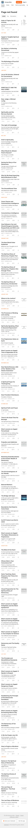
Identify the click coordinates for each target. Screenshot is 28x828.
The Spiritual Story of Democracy (10, 421)
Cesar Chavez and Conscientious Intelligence (10, 202)
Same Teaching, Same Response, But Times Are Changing (9, 576)
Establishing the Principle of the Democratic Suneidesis (9, 697)
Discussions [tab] (13, 16)
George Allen (8, 27)
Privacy (17, 815)
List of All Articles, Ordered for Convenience (10, 75)
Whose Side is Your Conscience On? (7, 562)
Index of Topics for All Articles (8, 21)
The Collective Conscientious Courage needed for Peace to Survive (9, 215)
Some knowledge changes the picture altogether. (9, 142)
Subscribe (19, 2)
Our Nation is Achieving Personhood (9, 49)
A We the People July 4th (9, 735)
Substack (6, 824)
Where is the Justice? (8, 298)
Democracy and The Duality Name (10, 644)
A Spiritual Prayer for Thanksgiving (8, 382)
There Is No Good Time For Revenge (9, 418)
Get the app (22, 821)
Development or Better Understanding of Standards (8, 662)
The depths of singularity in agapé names (8, 765)
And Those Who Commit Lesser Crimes (9, 749)
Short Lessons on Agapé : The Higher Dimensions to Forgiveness (9, 535)
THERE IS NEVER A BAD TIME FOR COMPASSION (10, 180)
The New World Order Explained (8, 243)
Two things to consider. (7, 155)
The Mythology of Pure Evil (10, 61)
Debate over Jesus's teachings (9, 793)
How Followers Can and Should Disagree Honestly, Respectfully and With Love (10, 226)
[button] (2, 5)
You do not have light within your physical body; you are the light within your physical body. (10, 127)
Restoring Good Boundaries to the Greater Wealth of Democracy (10, 458)
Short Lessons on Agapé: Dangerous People (9, 685)
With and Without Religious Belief (10, 727)
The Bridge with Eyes (8, 496)
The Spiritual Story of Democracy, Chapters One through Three (9, 269)
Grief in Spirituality (7, 140)
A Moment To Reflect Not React (9, 205)
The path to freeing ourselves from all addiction (9, 715)
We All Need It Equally (7, 343)
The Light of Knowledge (9, 125)
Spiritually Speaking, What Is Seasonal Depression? (10, 327)
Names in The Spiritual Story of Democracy (8, 762)
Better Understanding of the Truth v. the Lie (8, 330)
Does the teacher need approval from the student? (9, 511)
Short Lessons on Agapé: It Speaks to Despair (10, 672)
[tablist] (9, 16)
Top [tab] (8, 16)
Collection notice (14, 817)
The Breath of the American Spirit (10, 41)
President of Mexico (6, 397)
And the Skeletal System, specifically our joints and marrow (8, 116)
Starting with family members (9, 688)
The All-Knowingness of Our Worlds (9, 472)
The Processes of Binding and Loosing (9, 314)
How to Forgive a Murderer (9, 746)
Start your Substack (10, 821)
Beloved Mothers (6, 484)
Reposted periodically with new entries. (9, 25)
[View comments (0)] (8, 58)
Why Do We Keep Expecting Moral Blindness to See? (10, 176)
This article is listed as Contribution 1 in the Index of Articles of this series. (9, 463)
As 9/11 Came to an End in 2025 (9, 521)
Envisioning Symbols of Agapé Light (9, 595)
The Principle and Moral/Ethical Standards (9, 659)
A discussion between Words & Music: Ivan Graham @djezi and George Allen (9, 230)
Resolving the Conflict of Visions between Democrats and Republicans (9, 273)
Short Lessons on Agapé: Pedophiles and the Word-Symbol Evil (9, 605)
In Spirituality (4, 410)
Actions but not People (7, 63)
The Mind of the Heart (8, 550)
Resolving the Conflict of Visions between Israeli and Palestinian (9, 258)
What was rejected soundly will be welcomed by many (9, 580)
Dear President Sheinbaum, (10, 395)
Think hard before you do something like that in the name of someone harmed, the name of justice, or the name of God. (10, 301)
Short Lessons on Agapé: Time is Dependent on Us (9, 351)
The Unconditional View (9, 188)
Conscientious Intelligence (10, 213)
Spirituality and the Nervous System (7, 113)
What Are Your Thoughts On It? (9, 246)
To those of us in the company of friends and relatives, (10, 386)
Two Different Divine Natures (9, 635)
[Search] (25, 16)
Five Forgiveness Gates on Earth (9, 340)
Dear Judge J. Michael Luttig (8, 100)
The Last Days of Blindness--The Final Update (8, 789)
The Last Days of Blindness (10, 800)
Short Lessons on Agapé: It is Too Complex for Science (10, 632)
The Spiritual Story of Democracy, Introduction (9, 283)
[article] (14, 25)
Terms (21, 815)
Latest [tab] (3, 16)
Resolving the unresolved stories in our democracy (10, 778)
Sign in (24, 2)
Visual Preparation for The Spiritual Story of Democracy (9, 590)
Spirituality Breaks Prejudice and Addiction (10, 444)
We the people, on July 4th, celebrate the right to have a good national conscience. (8, 737)
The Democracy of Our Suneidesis (8, 724)
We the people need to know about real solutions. (9, 373)
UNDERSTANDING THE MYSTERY (10, 91)
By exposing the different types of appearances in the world (9, 702)
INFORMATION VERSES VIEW (9, 190)
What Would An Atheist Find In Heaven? (9, 152)
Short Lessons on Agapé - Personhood (9, 430)
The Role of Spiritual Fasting (8, 647)
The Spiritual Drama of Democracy (8, 775)
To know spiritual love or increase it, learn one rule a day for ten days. (10, 552)
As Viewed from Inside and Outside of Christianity (8, 317)
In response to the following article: (8, 103)
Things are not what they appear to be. (10, 53)
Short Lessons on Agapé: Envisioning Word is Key (9, 711)
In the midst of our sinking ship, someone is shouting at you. (9, 433)
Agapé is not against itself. (8, 539)
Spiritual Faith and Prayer (9, 408)
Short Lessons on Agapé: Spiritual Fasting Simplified (10, 619)
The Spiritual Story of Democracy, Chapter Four (9, 255)
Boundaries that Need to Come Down (9, 508)
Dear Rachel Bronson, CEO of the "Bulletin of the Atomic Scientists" (9, 368)
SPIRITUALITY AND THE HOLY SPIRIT (9, 88)
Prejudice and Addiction (9, 442)
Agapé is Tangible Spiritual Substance (10, 38)
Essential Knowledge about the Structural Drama (9, 286)
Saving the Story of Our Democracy (8, 163)
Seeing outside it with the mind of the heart (10, 476)
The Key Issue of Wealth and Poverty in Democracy (8, 167)
